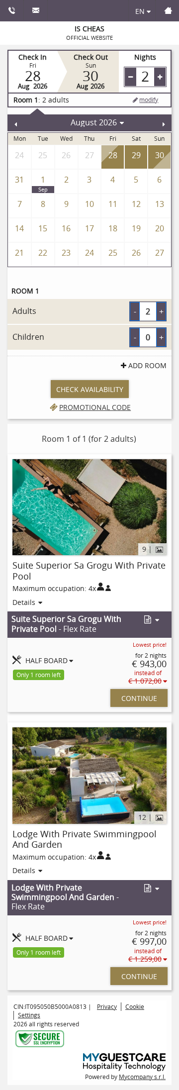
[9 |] (89, 506)
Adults (24, 310)
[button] (150, 620)
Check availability (89, 389)
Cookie (134, 1006)
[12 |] (89, 775)
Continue (139, 698)
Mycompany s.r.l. (142, 1077)
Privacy (107, 1006)
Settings (29, 1015)
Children (28, 336)
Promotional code (95, 407)
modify (148, 99)
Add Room (147, 365)
